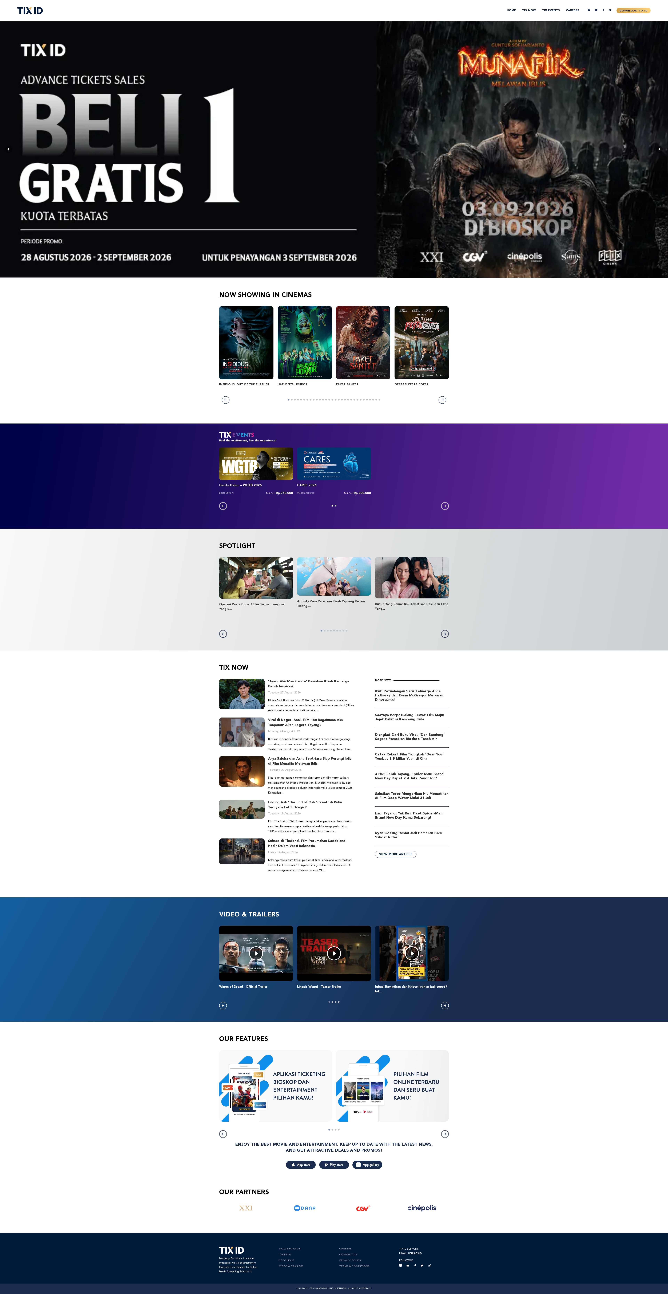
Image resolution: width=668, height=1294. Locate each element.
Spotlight (287, 1260)
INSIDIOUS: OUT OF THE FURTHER (244, 384)
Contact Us (348, 1254)
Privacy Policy (350, 1260)
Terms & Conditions (354, 1266)
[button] (225, 400)
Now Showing (289, 1249)
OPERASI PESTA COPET (412, 384)
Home (511, 10)
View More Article (395, 854)
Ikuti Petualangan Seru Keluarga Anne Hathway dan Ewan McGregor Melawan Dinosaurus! (409, 695)
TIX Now (529, 10)
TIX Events (551, 10)
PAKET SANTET (347, 384)
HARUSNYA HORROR (292, 384)
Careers (572, 10)
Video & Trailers (291, 1266)
